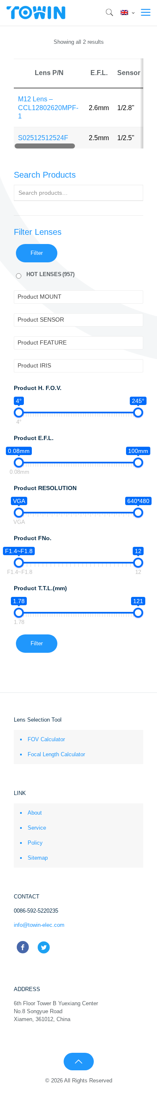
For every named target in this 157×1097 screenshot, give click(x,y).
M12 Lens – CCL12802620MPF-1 (48, 108)
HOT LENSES (50, 274)
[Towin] (36, 12)
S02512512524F (43, 137)
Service (37, 828)
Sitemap (38, 858)
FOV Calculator (46, 739)
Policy (35, 843)
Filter (37, 253)
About (35, 813)
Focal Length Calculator (56, 754)
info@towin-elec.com (39, 925)
